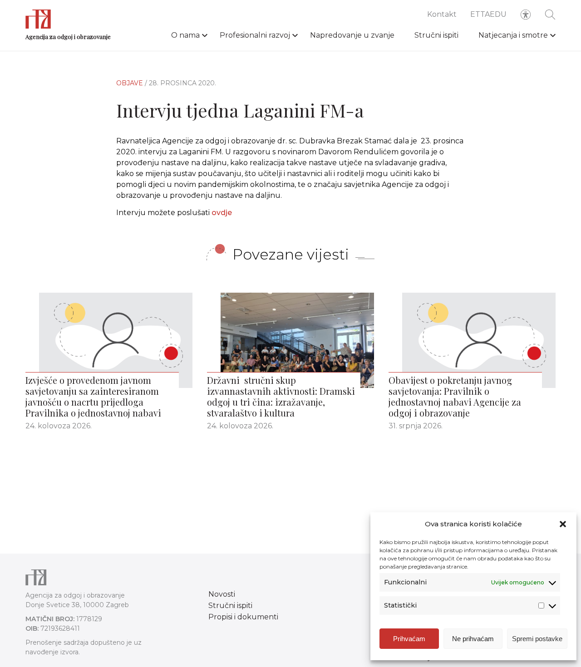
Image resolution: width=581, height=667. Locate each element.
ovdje (222, 212)
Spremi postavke (537, 638)
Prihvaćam (409, 638)
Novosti (221, 594)
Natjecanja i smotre (513, 35)
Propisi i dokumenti (243, 617)
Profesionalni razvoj (255, 35)
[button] (562, 524)
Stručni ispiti (436, 35)
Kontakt (442, 14)
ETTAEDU (488, 14)
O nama (185, 35)
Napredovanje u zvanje (352, 35)
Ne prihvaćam (473, 638)
